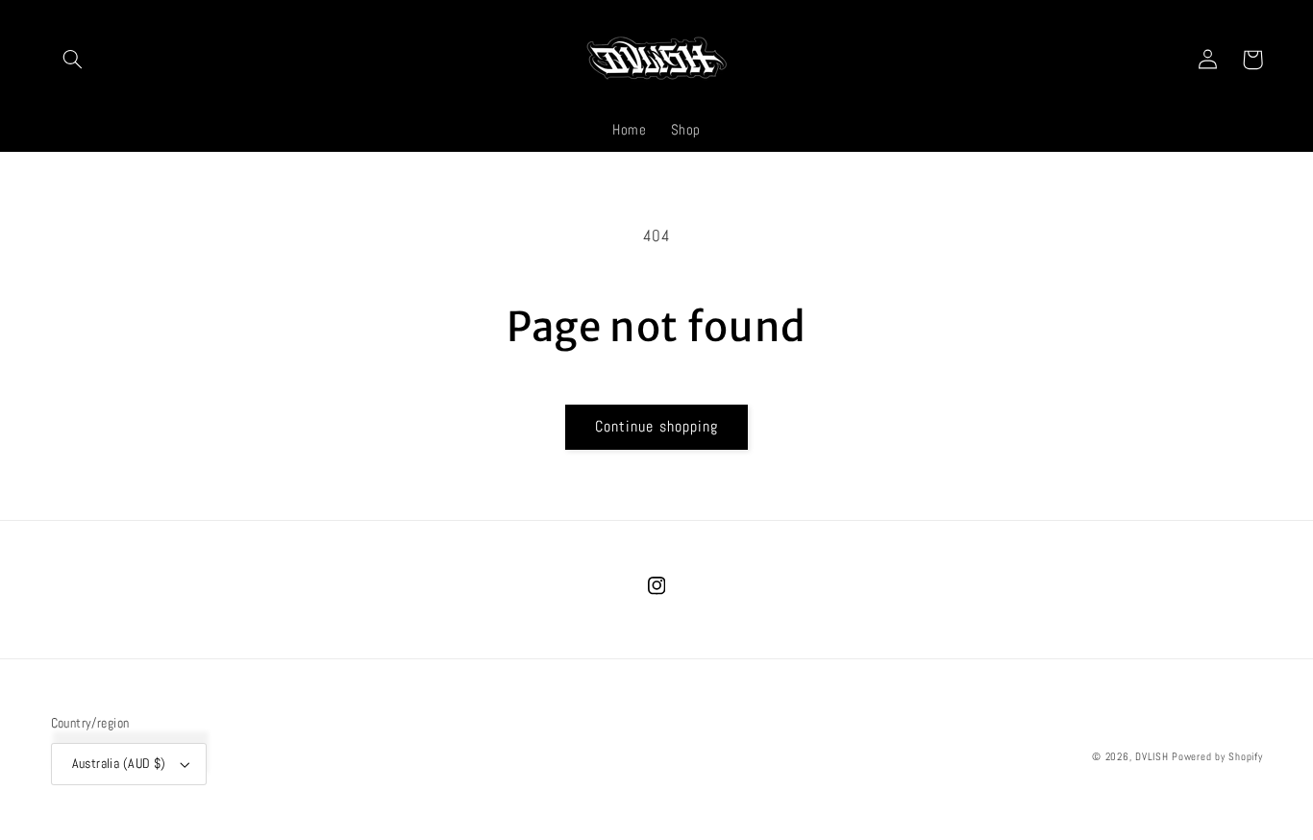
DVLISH (1151, 757)
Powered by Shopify (1217, 757)
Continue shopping (656, 426)
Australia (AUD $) (119, 763)
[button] (73, 59)
